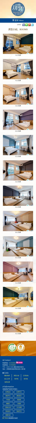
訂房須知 (25, 375)
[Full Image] (18, 44)
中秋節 (8, 399)
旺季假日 (8, 392)
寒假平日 (19, 411)
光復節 (19, 403)
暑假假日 (19, 395)
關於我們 (7, 375)
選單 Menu (19, 20)
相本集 (16, 379)
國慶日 (8, 403)
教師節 (19, 399)
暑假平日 (8, 395)
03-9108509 (12, 363)
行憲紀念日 (8, 407)
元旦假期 (19, 407)
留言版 (26, 379)
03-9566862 (12, 365)
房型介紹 (16, 375)
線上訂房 (7, 379)
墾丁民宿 (5, 418)
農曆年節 (8, 415)
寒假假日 (8, 411)
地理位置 (7, 382)
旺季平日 (19, 392)
